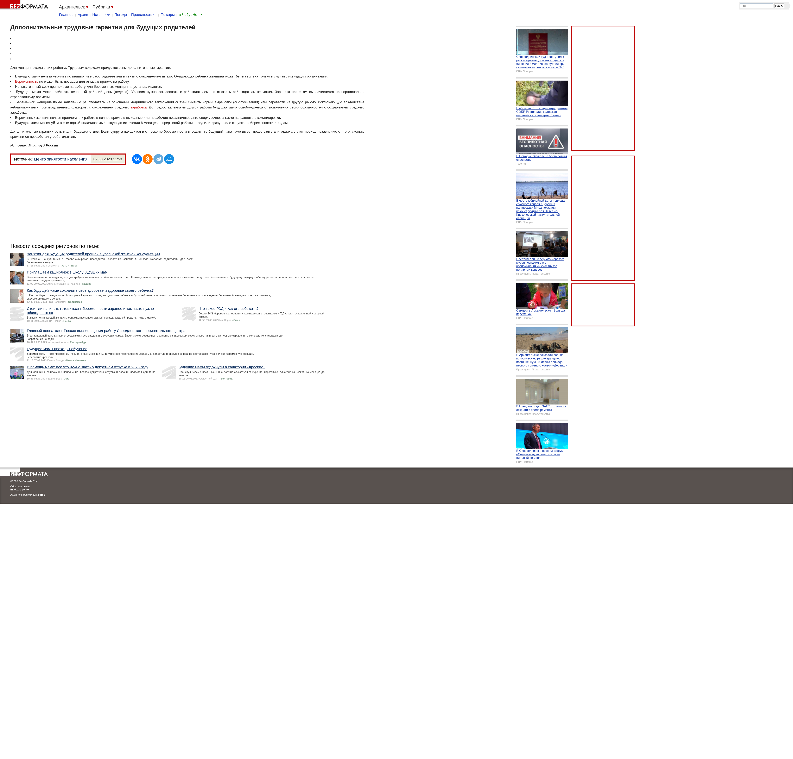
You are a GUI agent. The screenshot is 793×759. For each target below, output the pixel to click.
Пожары (168, 15)
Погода (120, 15)
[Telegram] (158, 159)
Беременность (26, 81)
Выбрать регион (20, 489)
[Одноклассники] (148, 159)
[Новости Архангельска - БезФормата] (25, 5)
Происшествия (144, 15)
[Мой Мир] (169, 159)
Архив (83, 15)
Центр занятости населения (61, 159)
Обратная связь (20, 486)
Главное (66, 15)
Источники (101, 15)
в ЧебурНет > (190, 15)
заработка (139, 107)
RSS (42, 494)
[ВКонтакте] (137, 159)
